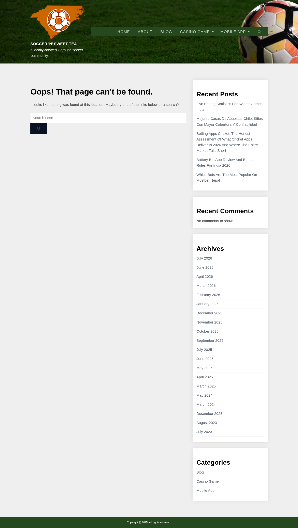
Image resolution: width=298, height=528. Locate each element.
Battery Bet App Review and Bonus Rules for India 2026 (224, 162)
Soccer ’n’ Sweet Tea (53, 44)
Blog (166, 32)
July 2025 (204, 350)
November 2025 (209, 322)
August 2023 (206, 423)
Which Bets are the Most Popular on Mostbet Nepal (226, 177)
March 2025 (206, 386)
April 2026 (204, 277)
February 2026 (208, 295)
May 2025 (204, 368)
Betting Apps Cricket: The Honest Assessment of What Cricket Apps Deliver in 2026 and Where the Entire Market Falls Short (227, 142)
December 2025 (209, 313)
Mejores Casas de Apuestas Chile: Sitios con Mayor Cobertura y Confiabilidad (229, 121)
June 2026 (204, 267)
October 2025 (207, 331)
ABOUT (145, 32)
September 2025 (209, 341)
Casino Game (195, 32)
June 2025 (204, 359)
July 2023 (204, 432)
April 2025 (204, 377)
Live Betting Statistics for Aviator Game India (228, 107)
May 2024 (204, 395)
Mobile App (233, 32)
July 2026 (204, 258)
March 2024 (206, 404)
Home (123, 32)
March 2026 (206, 286)
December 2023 (209, 414)
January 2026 (207, 304)
